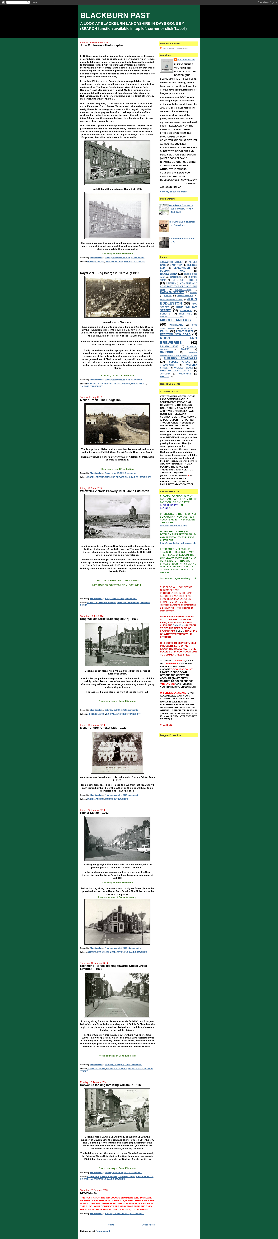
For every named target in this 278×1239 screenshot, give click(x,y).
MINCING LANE (172, 317)
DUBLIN (193, 293)
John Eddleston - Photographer (101, 45)
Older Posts (148, 1224)
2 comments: (131, 473)
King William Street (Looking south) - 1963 (109, 618)
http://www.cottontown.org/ (173, 525)
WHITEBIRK (165, 374)
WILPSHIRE (185, 373)
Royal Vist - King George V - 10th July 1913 (109, 273)
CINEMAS (91, 952)
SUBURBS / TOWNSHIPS (140, 477)
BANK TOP (92, 602)
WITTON (164, 376)
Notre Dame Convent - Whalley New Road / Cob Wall (181, 208)
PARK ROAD (187, 328)
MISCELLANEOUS (122, 384)
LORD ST (166, 313)
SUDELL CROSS (135, 1069)
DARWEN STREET (95, 262)
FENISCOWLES (185, 296)
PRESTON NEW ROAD (175, 334)
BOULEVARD (93, 384)
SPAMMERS (88, 1192)
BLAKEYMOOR (182, 268)
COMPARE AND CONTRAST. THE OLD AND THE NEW (178, 286)
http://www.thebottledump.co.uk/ (178, 543)
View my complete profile (174, 191)
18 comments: (137, 258)
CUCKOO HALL (183, 290)
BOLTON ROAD (172, 270)
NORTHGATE (176, 324)
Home (111, 1224)
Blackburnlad (186, 59)
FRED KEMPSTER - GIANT (171, 300)
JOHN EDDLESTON (114, 262)
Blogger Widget (182, 48)
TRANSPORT (96, 386)
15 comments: (134, 948)
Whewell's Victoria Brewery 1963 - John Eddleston (114, 491)
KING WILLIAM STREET (134, 262)
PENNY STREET (184, 331)
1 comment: (136, 380)
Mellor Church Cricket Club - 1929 (103, 727)
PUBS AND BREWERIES (116, 477)
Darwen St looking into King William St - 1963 (111, 1085)
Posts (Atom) (103, 1231)
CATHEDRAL (107, 384)
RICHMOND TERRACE (116, 1069)
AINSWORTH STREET (171, 262)
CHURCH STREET (108, 1176)
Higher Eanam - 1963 (94, 812)
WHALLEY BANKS (183, 367)
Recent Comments (169, 48)
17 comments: (137, 1213)
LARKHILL (186, 310)
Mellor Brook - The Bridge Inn (100, 400)
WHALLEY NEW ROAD (175, 370)
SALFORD (84, 386)
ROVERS (185, 349)
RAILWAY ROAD (138, 384)
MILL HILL (185, 313)
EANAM (101, 952)
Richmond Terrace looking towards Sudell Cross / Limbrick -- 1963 (114, 967)
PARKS (164, 331)
